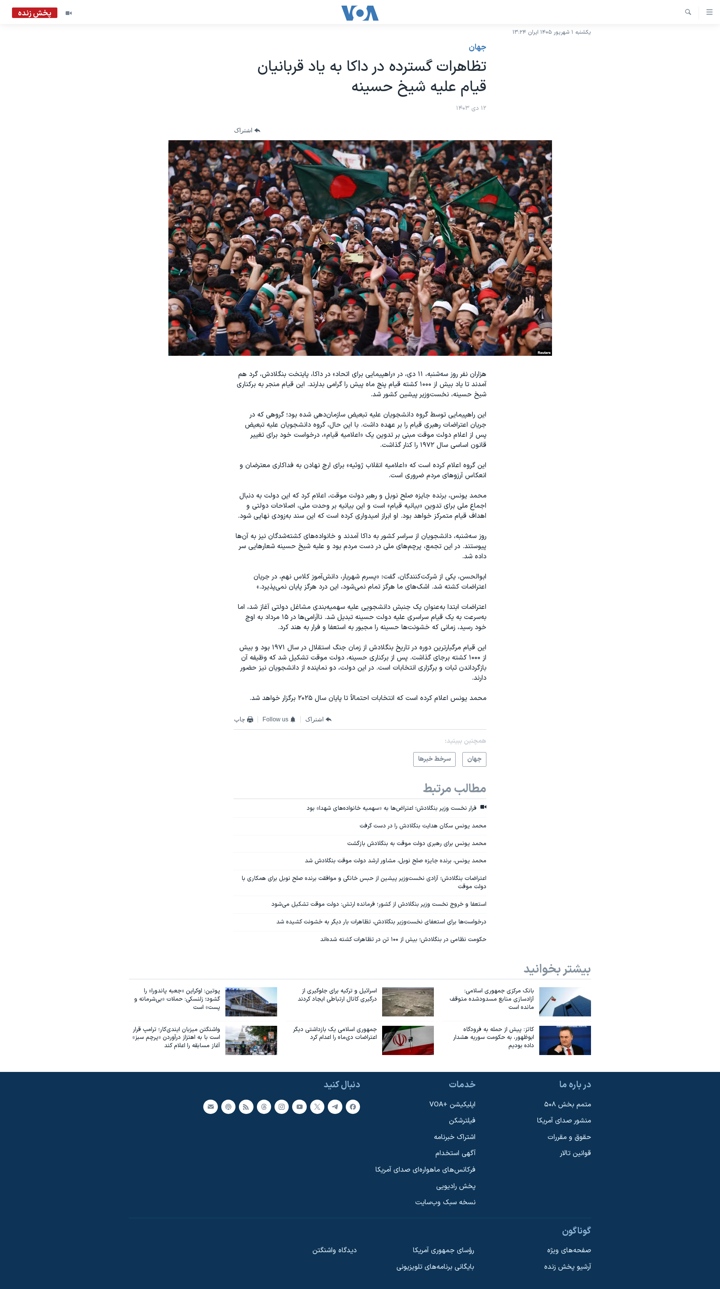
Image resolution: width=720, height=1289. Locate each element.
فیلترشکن (462, 1121)
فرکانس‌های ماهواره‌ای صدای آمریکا (425, 1170)
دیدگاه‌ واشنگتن (334, 1251)
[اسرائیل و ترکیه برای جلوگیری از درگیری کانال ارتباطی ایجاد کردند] (408, 1001)
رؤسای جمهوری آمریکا (443, 1251)
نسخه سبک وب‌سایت (445, 1203)
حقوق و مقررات (569, 1137)
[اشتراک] (210, 1107)
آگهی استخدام (455, 1154)
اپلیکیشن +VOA (452, 1105)
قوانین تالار (575, 1154)
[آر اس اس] (246, 1107)
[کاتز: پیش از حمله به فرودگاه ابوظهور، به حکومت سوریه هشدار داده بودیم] (565, 1040)
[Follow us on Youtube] (299, 1107)
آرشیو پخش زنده (567, 1267)
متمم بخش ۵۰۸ (567, 1105)
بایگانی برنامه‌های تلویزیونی (435, 1267)
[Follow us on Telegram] (335, 1107)
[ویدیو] (68, 13)
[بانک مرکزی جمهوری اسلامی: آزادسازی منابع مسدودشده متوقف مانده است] (565, 1001)
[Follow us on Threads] (264, 1107)
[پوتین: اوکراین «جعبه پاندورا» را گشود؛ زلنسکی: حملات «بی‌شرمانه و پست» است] (251, 1001)
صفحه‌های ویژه (569, 1251)
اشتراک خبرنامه (455, 1137)
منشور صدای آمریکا (564, 1121)
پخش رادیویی (456, 1186)
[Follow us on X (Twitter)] (317, 1107)
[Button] (247, 131)
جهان (477, 48)
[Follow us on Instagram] (281, 1107)
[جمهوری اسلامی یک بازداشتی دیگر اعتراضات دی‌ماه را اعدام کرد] (408, 1040)
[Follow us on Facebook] (353, 1107)
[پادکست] (228, 1107)
